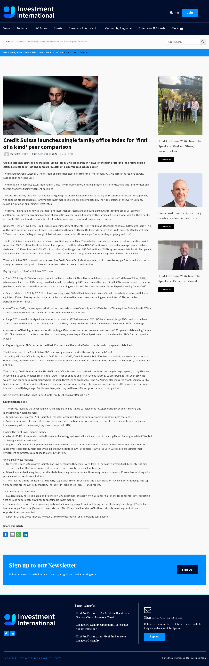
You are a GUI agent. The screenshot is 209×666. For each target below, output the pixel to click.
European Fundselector (84, 28)
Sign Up (187, 569)
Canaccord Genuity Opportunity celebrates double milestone (179, 216)
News (6, 28)
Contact (10, 658)
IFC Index (41, 28)
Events (58, 28)
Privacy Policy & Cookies (35, 658)
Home (7, 41)
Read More (166, 159)
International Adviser (76, 52)
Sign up (154, 637)
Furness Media (199, 658)
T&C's (58, 658)
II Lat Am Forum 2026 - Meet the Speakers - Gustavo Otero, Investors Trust (179, 146)
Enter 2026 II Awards (152, 28)
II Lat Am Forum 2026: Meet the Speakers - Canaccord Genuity (179, 279)
